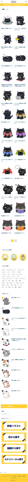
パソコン (13, 276)
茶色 (12, 285)
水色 (7, 282)
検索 (3, 411)
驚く (3, 287)
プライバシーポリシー (7, 476)
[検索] (24, 414)
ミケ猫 (16, 278)
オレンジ (4, 272)
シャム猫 (18, 272)
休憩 (3, 280)
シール (8, 274)
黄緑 (9, 287)
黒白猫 (19, 287)
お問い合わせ (14, 477)
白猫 (17, 282)
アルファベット (20, 269)
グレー (8, 272)
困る (9, 280)
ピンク (18, 276)
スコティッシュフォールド (17, 274)
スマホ (3, 276)
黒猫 (15, 287)
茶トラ (8, 285)
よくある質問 (14, 476)
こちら (9, 418)
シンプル (4, 274)
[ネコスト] (14, 1)
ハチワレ (8, 276)
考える (3, 285)
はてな (3, 269)
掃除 (20, 280)
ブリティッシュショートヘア (7, 278)
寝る (13, 280)
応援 (16, 280)
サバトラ (13, 272)
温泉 (11, 282)
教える (3, 282)
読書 (15, 285)
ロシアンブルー (22, 278)
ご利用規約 (19, 476)
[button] (26, 1)
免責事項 (23, 476)
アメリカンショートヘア (11, 269)
